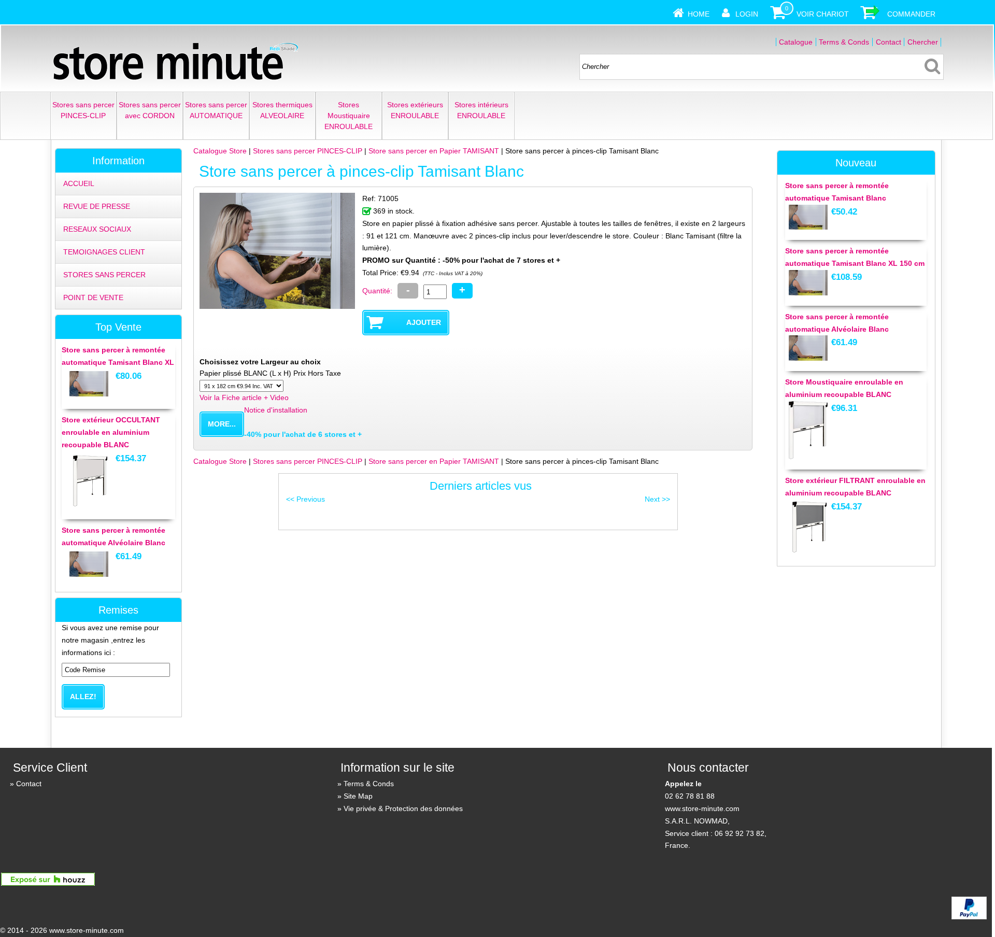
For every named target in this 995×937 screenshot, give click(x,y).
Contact (888, 42)
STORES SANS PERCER (104, 275)
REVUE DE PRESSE (96, 206)
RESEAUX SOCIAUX (97, 229)
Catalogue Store (220, 151)
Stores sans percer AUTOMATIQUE (216, 110)
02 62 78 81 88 (690, 796)
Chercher (922, 42)
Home (698, 14)
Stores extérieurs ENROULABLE (415, 110)
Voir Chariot (823, 14)
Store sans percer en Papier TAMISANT (433, 151)
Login (746, 14)
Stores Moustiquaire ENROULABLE (348, 116)
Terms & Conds (844, 42)
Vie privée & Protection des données (403, 808)
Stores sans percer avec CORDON (150, 110)
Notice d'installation (275, 410)
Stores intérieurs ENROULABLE (481, 110)
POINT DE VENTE (93, 297)
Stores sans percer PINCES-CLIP (83, 110)
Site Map (358, 796)
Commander (911, 14)
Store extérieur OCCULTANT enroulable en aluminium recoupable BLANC (111, 432)
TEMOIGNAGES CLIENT (104, 252)
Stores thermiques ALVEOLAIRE (282, 110)
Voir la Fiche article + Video (244, 397)
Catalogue (796, 42)
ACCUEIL (78, 183)
